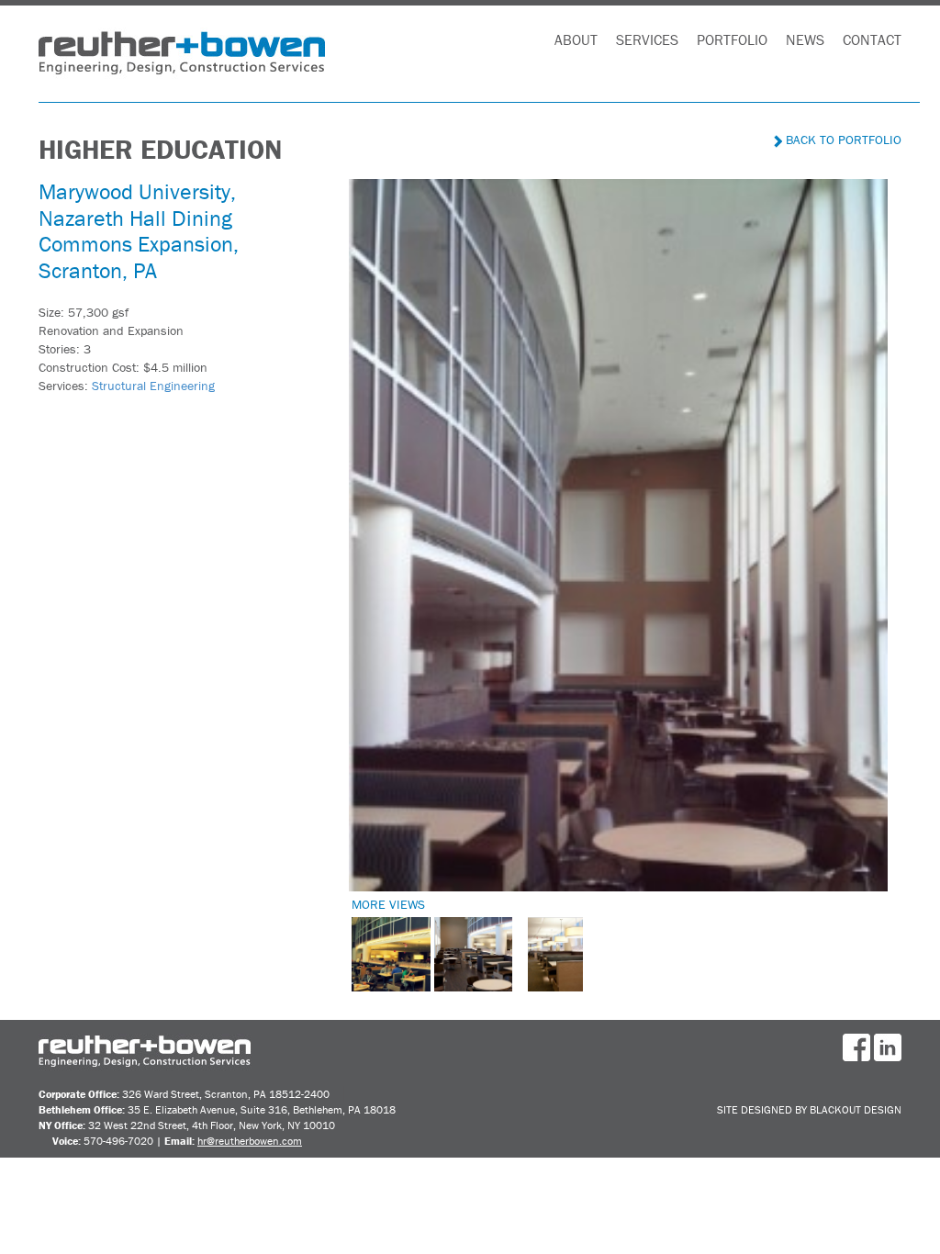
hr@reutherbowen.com (249, 1141)
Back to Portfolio (841, 139)
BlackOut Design (855, 1109)
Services (647, 39)
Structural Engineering (153, 385)
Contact (872, 39)
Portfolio (732, 39)
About (576, 39)
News (805, 39)
